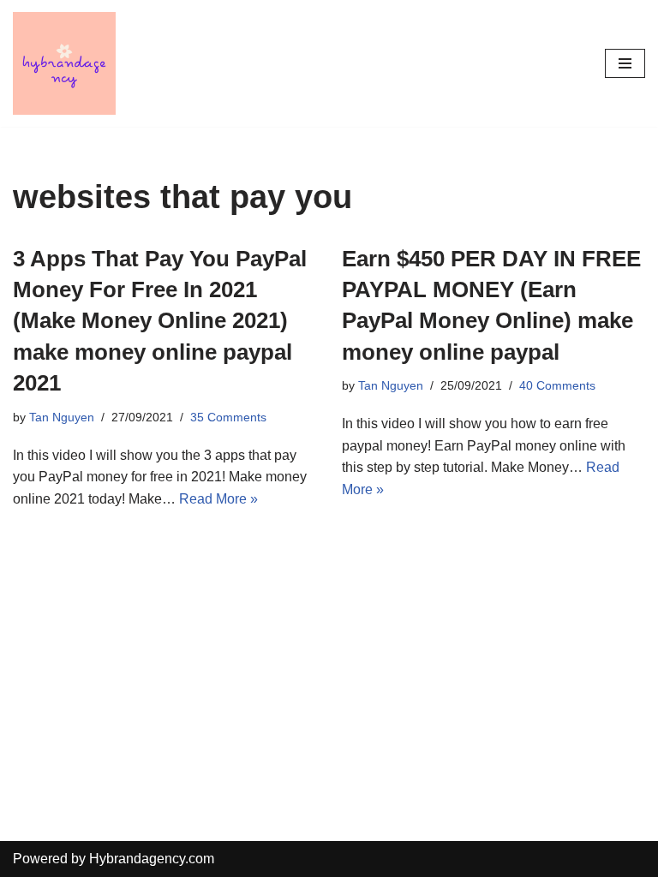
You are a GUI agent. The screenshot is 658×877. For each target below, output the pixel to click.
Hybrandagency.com (151, 858)
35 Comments (228, 417)
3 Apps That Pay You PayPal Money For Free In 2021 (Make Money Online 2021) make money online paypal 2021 (160, 321)
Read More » (218, 499)
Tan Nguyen (61, 417)
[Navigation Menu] (625, 63)
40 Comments (557, 385)
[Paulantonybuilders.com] (64, 63)
